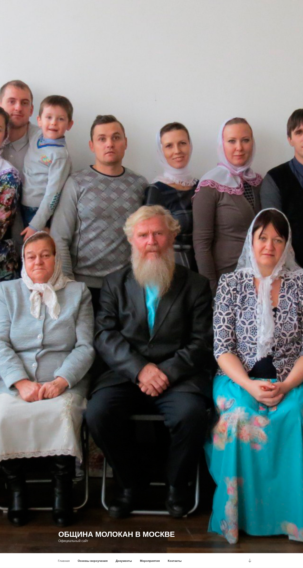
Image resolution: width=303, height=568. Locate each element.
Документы (124, 561)
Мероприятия (150, 561)
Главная (64, 561)
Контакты (175, 561)
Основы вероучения (93, 561)
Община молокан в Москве (116, 533)
